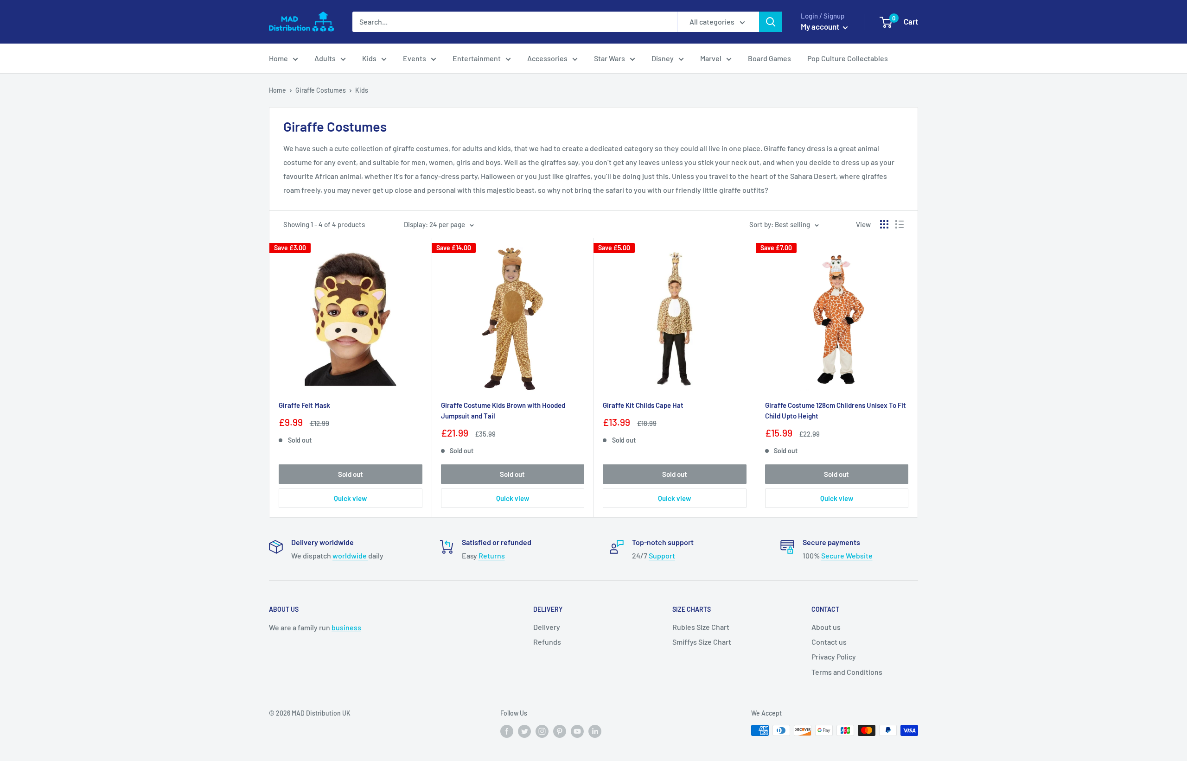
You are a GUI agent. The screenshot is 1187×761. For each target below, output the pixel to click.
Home (278, 58)
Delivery (546, 626)
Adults (325, 58)
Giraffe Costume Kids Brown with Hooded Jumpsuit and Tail (503, 410)
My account (821, 26)
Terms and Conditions (846, 671)
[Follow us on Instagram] (542, 731)
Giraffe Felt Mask (304, 405)
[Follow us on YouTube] (577, 731)
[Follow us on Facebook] (506, 731)
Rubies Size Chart (700, 626)
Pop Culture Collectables (847, 58)
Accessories (547, 58)
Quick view (350, 498)
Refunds (547, 641)
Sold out (350, 474)
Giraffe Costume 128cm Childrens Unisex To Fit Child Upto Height (835, 410)
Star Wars (609, 58)
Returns (492, 555)
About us (826, 626)
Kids (369, 58)
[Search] (770, 22)
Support (662, 555)
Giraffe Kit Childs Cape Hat (643, 405)
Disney (662, 58)
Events (414, 58)
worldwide (350, 555)
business (346, 627)
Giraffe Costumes (320, 90)
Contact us (829, 641)
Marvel (710, 58)
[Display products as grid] (884, 224)
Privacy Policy (833, 656)
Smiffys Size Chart (701, 641)
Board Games (769, 58)
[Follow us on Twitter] (524, 731)
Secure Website (847, 555)
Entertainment (477, 58)
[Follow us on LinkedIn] (594, 731)
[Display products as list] (899, 224)
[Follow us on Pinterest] (559, 731)
